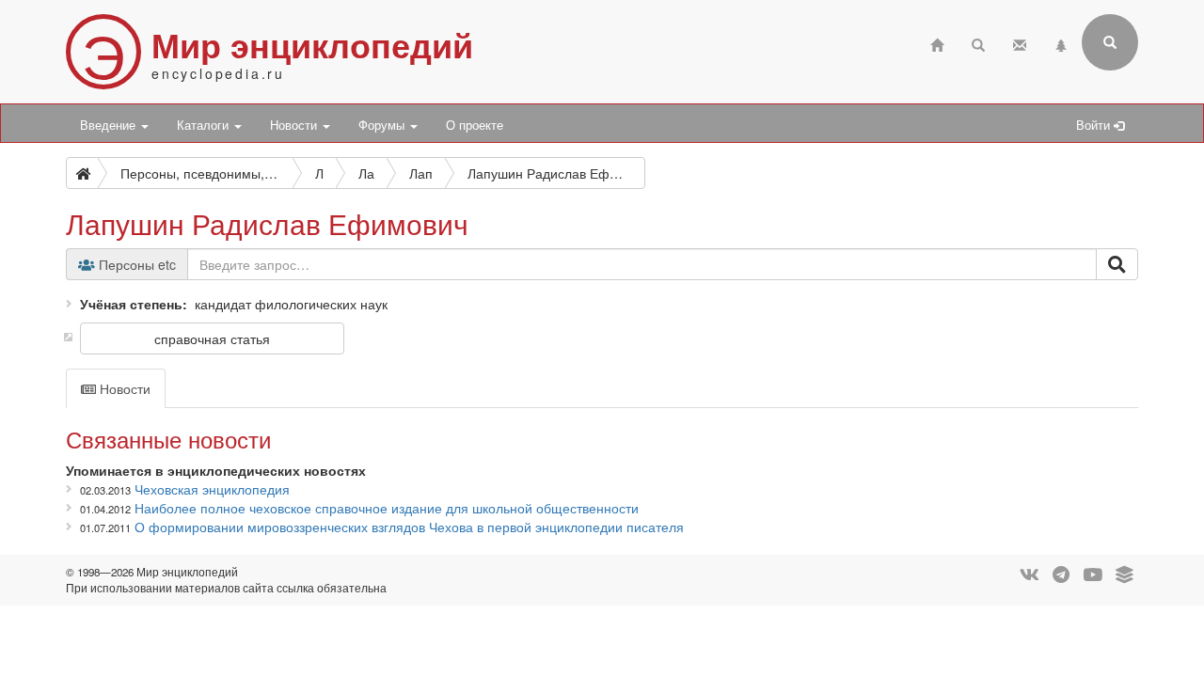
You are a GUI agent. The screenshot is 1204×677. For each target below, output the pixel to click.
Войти (1095, 125)
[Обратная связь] (1019, 43)
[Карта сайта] (1061, 43)
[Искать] (1117, 264)
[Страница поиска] (978, 43)
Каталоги (204, 125)
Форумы (383, 125)
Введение (109, 125)
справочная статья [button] (212, 338)
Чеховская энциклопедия (212, 489)
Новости (295, 125)
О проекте (474, 125)
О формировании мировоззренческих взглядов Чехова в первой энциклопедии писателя (409, 526)
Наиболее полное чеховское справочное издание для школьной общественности (387, 507)
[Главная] (937, 43)
